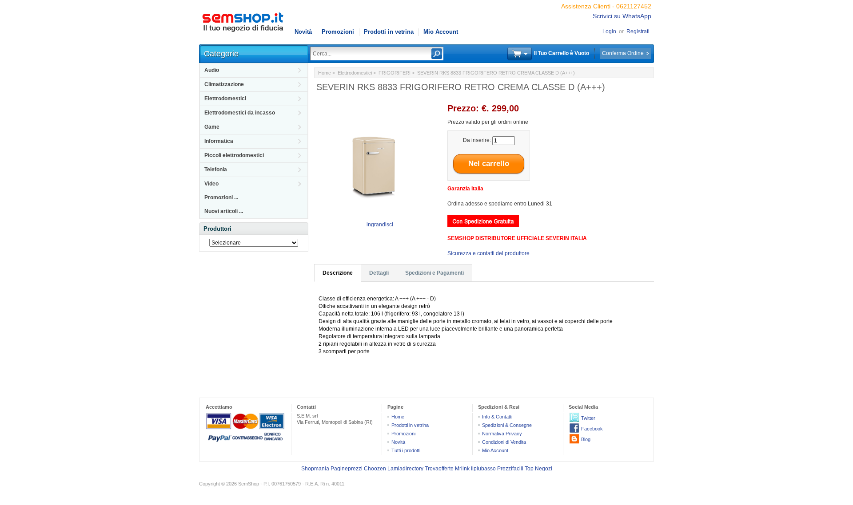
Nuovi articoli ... (223, 211)
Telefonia (215, 169)
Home (324, 72)
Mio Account (440, 31)
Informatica (218, 141)
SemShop (248, 483)
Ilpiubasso (483, 468)
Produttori (217, 228)
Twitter (588, 418)
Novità (303, 31)
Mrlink (462, 468)
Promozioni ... (221, 197)
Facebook (592, 428)
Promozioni (338, 31)
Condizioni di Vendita (504, 442)
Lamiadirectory (405, 468)
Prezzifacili (510, 468)
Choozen (375, 468)
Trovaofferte (439, 468)
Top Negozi (538, 468)
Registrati (638, 31)
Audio (211, 70)
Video (211, 184)
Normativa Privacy (502, 433)
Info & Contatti (497, 416)
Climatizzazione (224, 84)
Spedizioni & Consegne (507, 425)
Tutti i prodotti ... (408, 450)
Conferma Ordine (623, 53)
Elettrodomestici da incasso (239, 113)
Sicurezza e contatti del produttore (488, 253)
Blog (585, 439)
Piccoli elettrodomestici (234, 155)
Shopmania (315, 468)
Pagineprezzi (347, 468)
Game (211, 127)
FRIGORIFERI (395, 72)
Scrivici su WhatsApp (622, 16)
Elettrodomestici (225, 98)
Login (609, 31)
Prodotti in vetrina (389, 31)
